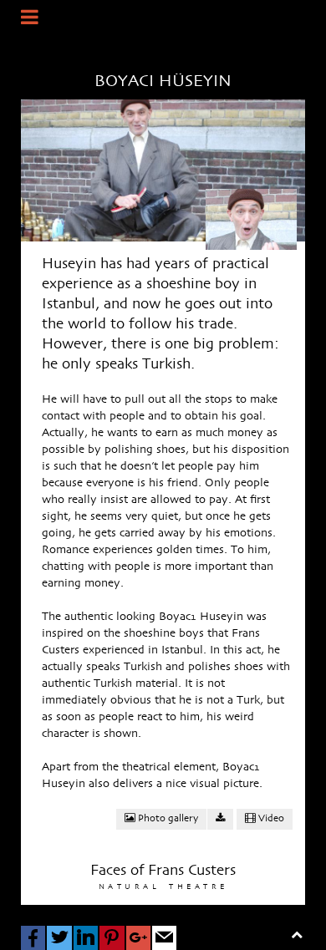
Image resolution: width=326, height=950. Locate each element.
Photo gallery (166, 819)
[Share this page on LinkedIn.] (86, 938)
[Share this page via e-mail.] (164, 938)
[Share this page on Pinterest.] (111, 938)
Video (270, 819)
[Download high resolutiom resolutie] (220, 819)
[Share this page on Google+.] (138, 938)
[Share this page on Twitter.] (59, 938)
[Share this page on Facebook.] (33, 938)
